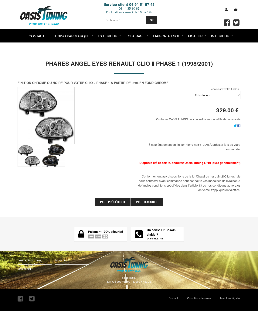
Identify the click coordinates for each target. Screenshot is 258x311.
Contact (173, 298)
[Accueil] (44, 16)
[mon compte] (226, 10)
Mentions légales (230, 298)
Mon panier (24, 269)
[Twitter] (235, 125)
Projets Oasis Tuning (30, 260)
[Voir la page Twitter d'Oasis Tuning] (32, 298)
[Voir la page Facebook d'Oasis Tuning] (20, 298)
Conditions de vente (199, 298)
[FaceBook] (238, 125)
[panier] (235, 10)
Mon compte (62, 260)
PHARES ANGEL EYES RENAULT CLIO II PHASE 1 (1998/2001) (129, 63)
